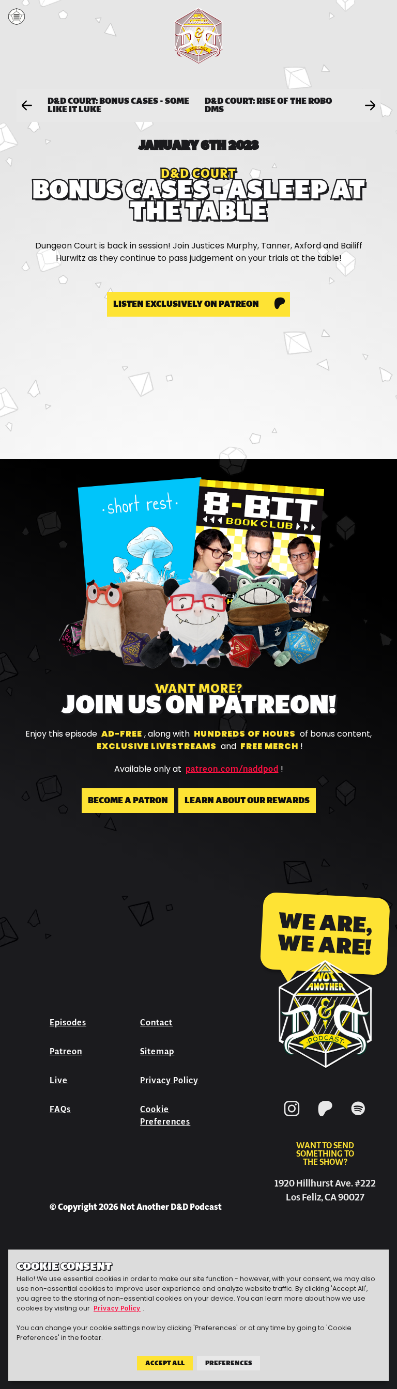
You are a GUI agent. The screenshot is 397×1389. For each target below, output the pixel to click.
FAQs (60, 1109)
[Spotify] (358, 1118)
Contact (156, 1022)
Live (59, 1080)
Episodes (68, 1022)
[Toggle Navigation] (16, 16)
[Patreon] (325, 1118)
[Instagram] (292, 1118)
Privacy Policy (169, 1080)
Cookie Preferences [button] (165, 1115)
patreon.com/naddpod (232, 769)
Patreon (66, 1051)
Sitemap (157, 1051)
